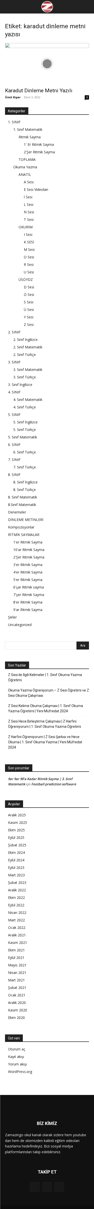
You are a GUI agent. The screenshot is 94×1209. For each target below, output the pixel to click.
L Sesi (28, 204)
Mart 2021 (16, 980)
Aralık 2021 (17, 935)
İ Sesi (28, 197)
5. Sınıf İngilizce (25, 422)
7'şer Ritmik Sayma (28, 594)
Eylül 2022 (16, 905)
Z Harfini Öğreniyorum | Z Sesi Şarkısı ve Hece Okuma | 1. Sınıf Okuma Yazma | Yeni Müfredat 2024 (45, 742)
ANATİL (25, 174)
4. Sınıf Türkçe (24, 407)
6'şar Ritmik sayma (28, 587)
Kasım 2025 (17, 822)
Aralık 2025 (17, 815)
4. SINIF (14, 392)
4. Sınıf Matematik (27, 399)
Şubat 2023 (17, 882)
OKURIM (26, 227)
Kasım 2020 (17, 1010)
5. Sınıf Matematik (22, 437)
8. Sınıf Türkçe (24, 489)
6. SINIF (14, 444)
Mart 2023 (16, 875)
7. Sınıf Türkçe (24, 467)
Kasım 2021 (17, 942)
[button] (8, 7)
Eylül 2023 (16, 867)
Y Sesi (28, 317)
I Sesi (28, 234)
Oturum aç (16, 1049)
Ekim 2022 (16, 897)
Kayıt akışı (16, 1056)
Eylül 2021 (16, 957)
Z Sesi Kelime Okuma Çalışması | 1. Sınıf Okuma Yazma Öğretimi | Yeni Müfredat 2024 (45, 708)
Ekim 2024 (16, 852)
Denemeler (17, 512)
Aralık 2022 (17, 890)
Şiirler (12, 617)
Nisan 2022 (17, 912)
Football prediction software (53, 784)
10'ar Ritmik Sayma (28, 549)
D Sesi (29, 287)
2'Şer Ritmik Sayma (39, 152)
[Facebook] (35, 1187)
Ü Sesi (29, 309)
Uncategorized (20, 624)
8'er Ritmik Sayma (27, 602)
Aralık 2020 (17, 1002)
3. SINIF (14, 362)
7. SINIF (14, 459)
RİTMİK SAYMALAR (23, 534)
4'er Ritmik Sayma (27, 572)
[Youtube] (59, 1187)
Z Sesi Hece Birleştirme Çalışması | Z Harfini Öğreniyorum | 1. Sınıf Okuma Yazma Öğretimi (44, 724)
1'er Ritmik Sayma (27, 542)
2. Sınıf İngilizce (25, 339)
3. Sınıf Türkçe (24, 377)
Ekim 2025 (16, 830)
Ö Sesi (29, 294)
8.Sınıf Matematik (22, 504)
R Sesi (29, 264)
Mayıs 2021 (17, 965)
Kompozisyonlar (21, 527)
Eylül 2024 (16, 860)
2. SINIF (14, 332)
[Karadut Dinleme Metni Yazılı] (47, 63)
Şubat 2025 (17, 845)
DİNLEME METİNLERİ (25, 519)
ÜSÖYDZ (26, 279)
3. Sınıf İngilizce (20, 384)
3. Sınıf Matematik (27, 369)
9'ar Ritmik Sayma (27, 609)
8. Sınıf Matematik (22, 497)
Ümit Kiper (13, 97)
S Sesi (28, 302)
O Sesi (29, 257)
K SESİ (29, 242)
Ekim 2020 (16, 1017)
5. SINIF (14, 414)
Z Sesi (29, 324)
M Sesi (29, 249)
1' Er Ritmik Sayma (39, 144)
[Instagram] (47, 1187)
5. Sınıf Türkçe (24, 429)
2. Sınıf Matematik (27, 347)
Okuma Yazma (25, 167)
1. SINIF (14, 122)
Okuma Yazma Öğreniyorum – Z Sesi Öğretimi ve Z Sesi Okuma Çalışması (48, 693)
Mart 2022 (16, 920)
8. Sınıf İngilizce (25, 482)
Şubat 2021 (17, 987)
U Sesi (29, 272)
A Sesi (29, 182)
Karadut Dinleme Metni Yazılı (38, 91)
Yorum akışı (17, 1064)
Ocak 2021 (16, 995)
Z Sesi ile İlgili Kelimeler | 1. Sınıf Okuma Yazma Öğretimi (45, 677)
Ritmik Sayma (30, 137)
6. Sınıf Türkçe (24, 452)
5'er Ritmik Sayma (27, 579)
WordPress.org (20, 1071)
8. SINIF (14, 474)
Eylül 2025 (16, 837)
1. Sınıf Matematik (27, 129)
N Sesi (29, 212)
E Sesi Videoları (36, 189)
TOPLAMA (27, 159)
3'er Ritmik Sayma (27, 564)
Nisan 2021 (17, 972)
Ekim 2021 (16, 950)
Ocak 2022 (16, 927)
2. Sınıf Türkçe (24, 354)
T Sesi (29, 219)
